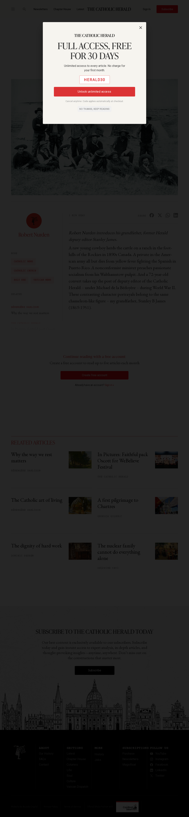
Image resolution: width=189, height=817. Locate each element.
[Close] (140, 27)
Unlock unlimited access (94, 91)
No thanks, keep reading (94, 109)
